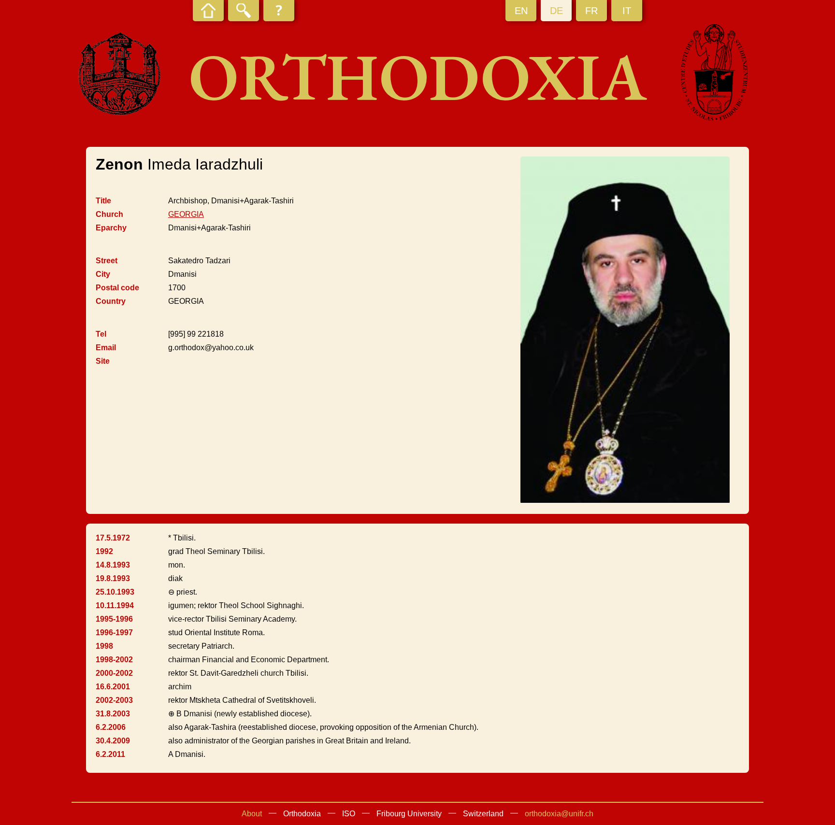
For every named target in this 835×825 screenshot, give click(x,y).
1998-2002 (114, 659)
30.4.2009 (113, 741)
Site (103, 361)
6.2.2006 (111, 727)
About (252, 814)
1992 (104, 551)
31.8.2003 (113, 714)
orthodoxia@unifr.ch (559, 814)
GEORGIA (186, 214)
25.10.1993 (115, 592)
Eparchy (111, 228)
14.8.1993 (113, 565)
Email (106, 347)
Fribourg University (409, 814)
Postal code (117, 288)
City (103, 274)
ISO (348, 814)
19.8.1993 (113, 578)
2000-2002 (114, 673)
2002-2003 (114, 700)
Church (109, 214)
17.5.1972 (113, 538)
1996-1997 (114, 632)
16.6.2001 (113, 687)
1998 (104, 646)
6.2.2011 (110, 754)
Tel (101, 334)
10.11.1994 (115, 605)
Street (106, 260)
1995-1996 (114, 619)
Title (103, 201)
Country (111, 301)
